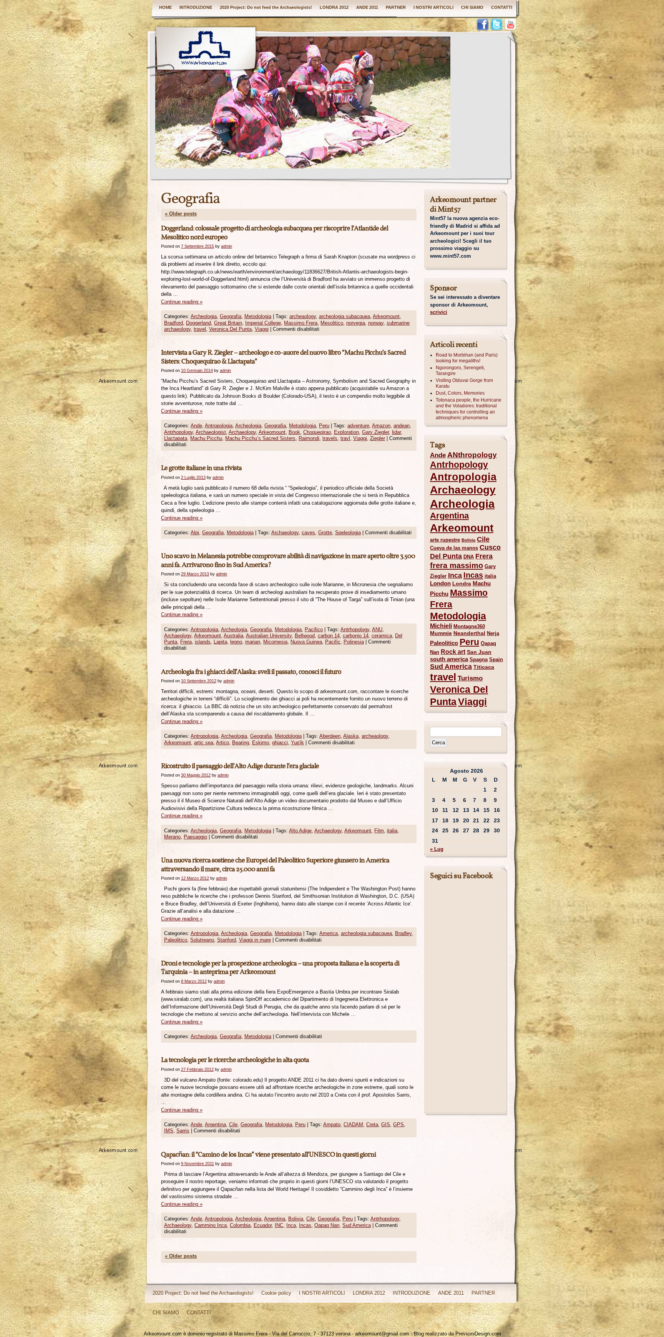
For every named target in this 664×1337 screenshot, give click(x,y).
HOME (165, 7)
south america (449, 659)
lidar (396, 432)
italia (392, 831)
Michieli (441, 626)
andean (401, 425)
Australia (233, 635)
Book (294, 432)
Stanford (226, 940)
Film (379, 831)
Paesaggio (195, 837)
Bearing (240, 742)
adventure (358, 425)
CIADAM (353, 1124)
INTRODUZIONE (195, 7)
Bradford (173, 323)
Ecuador (263, 1225)
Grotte (325, 532)
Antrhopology (178, 432)
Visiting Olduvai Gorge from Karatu (464, 383)
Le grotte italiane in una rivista (201, 468)
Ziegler (377, 438)
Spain (496, 659)
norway (375, 323)
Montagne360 (469, 626)
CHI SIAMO (472, 7)
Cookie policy (276, 1293)
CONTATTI (501, 7)
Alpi (195, 532)
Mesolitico (331, 323)
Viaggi (262, 329)
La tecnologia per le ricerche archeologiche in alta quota (235, 1060)
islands (203, 642)
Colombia (240, 1225)
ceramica (382, 635)
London (440, 583)
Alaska (351, 736)
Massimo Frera (300, 323)
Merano (172, 837)
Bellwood (305, 635)
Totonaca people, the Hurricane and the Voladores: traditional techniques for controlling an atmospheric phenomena (468, 409)
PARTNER (396, 7)
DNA (468, 557)
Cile (233, 1124)
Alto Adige (300, 831)
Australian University (269, 635)
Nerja (493, 633)
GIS (385, 1124)
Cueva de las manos (454, 548)
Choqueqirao (317, 432)
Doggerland (198, 323)
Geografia (230, 316)
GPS (398, 1124)
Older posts (181, 214)
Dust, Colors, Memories (460, 393)
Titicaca (483, 667)
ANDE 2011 (367, 7)
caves (308, 532)
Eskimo (260, 742)
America (328, 933)
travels (329, 438)
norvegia (355, 323)
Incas (305, 1225)
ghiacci (280, 742)
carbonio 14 (356, 635)
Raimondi (309, 438)
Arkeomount (386, 316)
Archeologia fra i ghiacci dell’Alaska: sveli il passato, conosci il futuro (251, 672)
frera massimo (456, 565)
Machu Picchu (206, 438)
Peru (324, 425)
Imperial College (263, 323)
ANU (377, 629)
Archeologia (204, 316)
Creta (372, 1124)
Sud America (356, 1225)
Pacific (332, 642)
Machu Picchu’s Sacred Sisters (260, 438)
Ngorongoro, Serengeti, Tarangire (460, 371)
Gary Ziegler (375, 432)
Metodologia (257, 316)
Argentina (215, 1124)
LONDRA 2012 (334, 7)
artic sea (203, 742)
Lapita (220, 642)
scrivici (438, 312)
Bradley (403, 933)
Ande (196, 425)
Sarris (182, 1131)
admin (226, 246)
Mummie (441, 633)
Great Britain (228, 323)
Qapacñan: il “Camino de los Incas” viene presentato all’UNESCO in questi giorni (268, 1155)
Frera (186, 642)
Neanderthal (469, 633)
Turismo (470, 678)
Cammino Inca (210, 1225)
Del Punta (446, 556)
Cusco (490, 547)
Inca (291, 1225)
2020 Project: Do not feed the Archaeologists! (266, 7)
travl (345, 438)
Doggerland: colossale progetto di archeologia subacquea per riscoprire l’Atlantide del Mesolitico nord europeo (274, 233)
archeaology (302, 316)
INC (279, 1225)
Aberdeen (329, 736)
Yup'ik (297, 742)
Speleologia (348, 532)
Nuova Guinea (306, 642)
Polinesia (354, 642)
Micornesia (275, 642)
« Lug (436, 849)
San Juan (479, 652)
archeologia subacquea (344, 316)
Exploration (346, 432)
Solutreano (202, 940)
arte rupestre (445, 540)
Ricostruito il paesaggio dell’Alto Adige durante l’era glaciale (240, 766)
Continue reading (182, 302)
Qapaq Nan (326, 1225)
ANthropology (472, 455)
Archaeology (242, 432)
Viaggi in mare (255, 940)
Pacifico (314, 629)
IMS (168, 1131)
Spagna (479, 659)
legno (236, 642)
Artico (222, 742)
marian (252, 642)
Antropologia (218, 425)
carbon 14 (329, 635)
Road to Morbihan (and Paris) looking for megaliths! (467, 358)
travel (200, 329)
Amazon (381, 425)
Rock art (453, 651)
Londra (461, 583)
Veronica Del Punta (230, 329)
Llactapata (175, 438)
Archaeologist (211, 432)
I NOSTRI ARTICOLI (433, 7)
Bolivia (295, 1219)
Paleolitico (175, 940)
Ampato (331, 1124)
